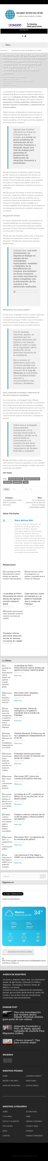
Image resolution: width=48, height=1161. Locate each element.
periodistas (17, 482)
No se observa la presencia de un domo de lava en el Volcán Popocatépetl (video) (35, 502)
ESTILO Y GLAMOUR (11, 1121)
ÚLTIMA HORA (21, 81)
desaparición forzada (32, 479)
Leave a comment (9, 85)
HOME (5, 1076)
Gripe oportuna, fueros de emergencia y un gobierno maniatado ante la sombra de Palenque (34, 599)
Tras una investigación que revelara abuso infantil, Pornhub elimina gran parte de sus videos (23, 1016)
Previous (3, 26)
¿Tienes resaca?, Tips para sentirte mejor (27, 1041)
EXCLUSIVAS (13, 52)
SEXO (5, 1131)
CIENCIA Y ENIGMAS (34, 1121)
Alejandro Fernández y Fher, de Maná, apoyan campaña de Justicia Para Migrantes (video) (23, 1030)
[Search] (43, 876)
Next (44, 26)
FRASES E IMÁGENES (34, 1136)
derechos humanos (15, 479)
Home (6, 52)
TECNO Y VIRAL (32, 1126)
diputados (7, 482)
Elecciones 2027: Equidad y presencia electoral (26, 694)
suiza (25, 482)
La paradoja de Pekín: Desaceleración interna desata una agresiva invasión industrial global (13, 599)
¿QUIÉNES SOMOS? (34, 1076)
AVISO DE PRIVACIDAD (11, 1085)
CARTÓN (6, 1136)
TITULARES (7, 1116)
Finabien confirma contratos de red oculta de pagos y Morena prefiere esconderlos (29, 816)
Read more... (18, 675)
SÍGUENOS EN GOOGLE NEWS (20, 952)
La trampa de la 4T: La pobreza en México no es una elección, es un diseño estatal (29, 796)
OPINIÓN (29, 1131)
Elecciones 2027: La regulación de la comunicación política (29, 838)
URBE (28, 1116)
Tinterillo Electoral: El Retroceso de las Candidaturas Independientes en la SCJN (29, 735)
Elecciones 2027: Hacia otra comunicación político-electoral (27, 777)
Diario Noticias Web (24, 520)
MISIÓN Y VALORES (10, 1081)
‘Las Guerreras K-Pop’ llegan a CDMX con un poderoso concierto (29, 856)
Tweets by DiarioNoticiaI (11, 899)
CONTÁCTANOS (32, 1085)
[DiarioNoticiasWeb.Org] (24, 14)
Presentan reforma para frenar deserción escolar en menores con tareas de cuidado (29, 756)
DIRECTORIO (31, 1081)
